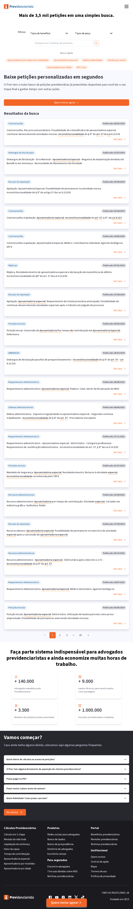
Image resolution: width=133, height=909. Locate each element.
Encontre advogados (58, 866)
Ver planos (12, 812)
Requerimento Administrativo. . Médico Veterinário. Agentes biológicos (60, 589)
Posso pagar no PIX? (16, 779)
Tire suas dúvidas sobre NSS (62, 871)
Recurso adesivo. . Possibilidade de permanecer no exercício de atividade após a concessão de (61, 532)
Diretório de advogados (60, 849)
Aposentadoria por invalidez (19, 863)
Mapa (94, 866)
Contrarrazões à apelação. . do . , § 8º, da (64, 218)
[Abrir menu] (126, 6)
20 (80, 635)
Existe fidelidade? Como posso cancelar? (26, 798)
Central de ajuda (100, 861)
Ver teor (118, 139)
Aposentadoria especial (17, 858)
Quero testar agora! (64, 902)
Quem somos (98, 856)
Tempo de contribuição (17, 853)
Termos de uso (99, 871)
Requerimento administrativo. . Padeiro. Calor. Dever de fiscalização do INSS (63, 389)
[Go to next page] (87, 635)
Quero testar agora (64, 102)
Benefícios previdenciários (105, 834)
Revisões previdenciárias (104, 839)
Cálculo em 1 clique (14, 834)
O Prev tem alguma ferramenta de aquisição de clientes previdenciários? (43, 769)
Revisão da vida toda (15, 839)
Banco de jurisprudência (60, 844)
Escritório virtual (56, 853)
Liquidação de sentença (17, 844)
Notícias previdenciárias (60, 876)
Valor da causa (11, 849)
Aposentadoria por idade (17, 868)
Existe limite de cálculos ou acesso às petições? (30, 759)
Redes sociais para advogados (63, 834)
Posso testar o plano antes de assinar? (25, 788)
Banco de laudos (56, 839)
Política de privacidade (103, 876)
